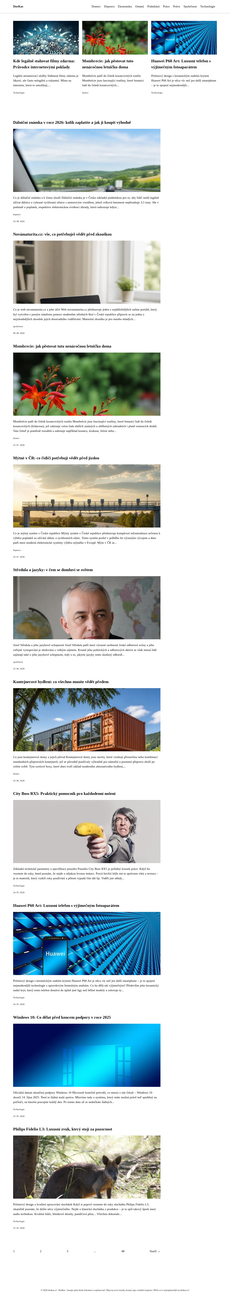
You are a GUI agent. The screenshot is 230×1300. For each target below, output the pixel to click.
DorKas (18, 6)
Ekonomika (125, 6)
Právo (176, 6)
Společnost (190, 6)
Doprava (109, 6)
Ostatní (139, 6)
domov (85, 93)
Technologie (207, 6)
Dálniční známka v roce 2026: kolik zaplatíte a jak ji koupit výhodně (72, 122)
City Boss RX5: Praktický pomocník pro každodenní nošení (64, 793)
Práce (166, 6)
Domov (96, 6)
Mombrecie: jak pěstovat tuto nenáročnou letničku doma (62, 346)
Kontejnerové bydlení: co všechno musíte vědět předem (61, 682)
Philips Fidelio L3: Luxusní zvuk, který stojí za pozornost (62, 1129)
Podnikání (153, 6)
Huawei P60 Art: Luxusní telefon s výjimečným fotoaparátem (66, 905)
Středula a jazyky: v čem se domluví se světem (53, 570)
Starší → (155, 1251)
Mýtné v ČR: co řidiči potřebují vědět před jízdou (56, 458)
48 (122, 1251)
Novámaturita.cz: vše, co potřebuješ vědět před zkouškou (62, 234)
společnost (18, 326)
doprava (17, 214)
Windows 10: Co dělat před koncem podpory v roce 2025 (62, 1017)
